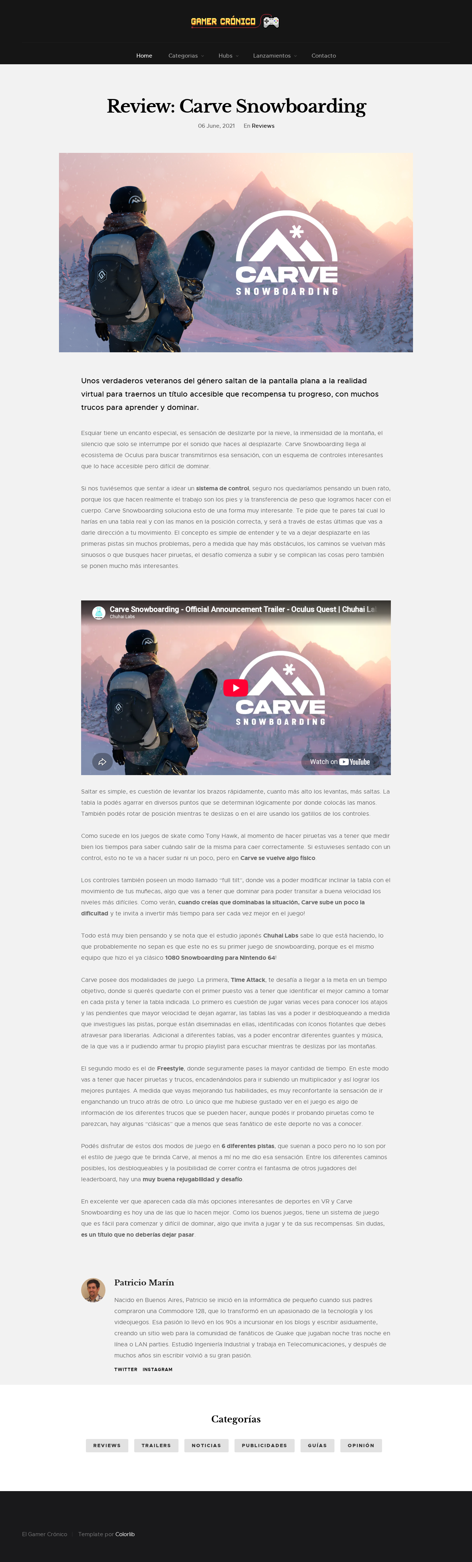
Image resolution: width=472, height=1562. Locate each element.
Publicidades (264, 1445)
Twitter (126, 1370)
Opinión (361, 1445)
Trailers (156, 1445)
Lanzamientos (272, 55)
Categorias (183, 55)
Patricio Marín (144, 1283)
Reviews (263, 125)
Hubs (225, 55)
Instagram (158, 1370)
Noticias (206, 1445)
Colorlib (125, 1534)
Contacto (324, 55)
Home (144, 55)
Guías (317, 1445)
